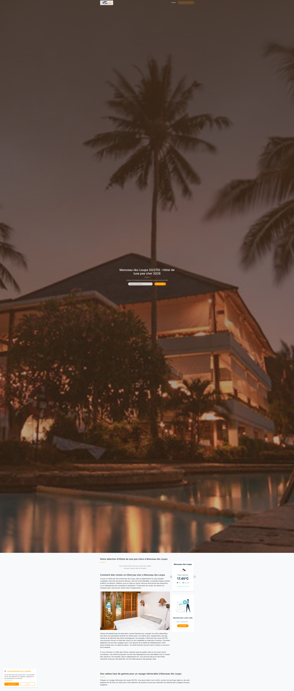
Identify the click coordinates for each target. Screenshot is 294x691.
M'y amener (160, 284)
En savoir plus (8, 680)
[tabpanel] (182, 576)
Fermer (28, 684)
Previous (171, 576)
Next (194, 576)
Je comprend (11, 684)
